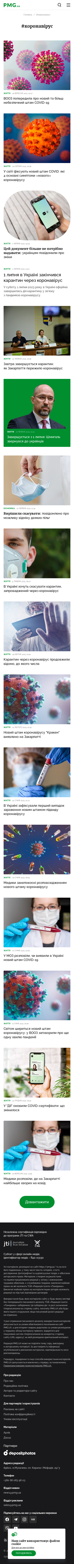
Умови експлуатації (15, 1419)
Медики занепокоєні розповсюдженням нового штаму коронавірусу (35, 885)
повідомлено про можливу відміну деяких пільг (36, 515)
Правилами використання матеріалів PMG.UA (28, 1365)
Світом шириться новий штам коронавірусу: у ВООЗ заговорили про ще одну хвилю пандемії (36, 1033)
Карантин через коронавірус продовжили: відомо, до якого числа (37, 661)
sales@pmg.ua (12, 1505)
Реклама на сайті (14, 1409)
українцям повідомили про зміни (34, 253)
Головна (28, 15)
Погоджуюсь (24, 1553)
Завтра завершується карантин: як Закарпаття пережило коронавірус (33, 366)
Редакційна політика (16, 1385)
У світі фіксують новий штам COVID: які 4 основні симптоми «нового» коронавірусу (34, 176)
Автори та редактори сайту (20, 1390)
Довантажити (37, 1202)
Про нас (8, 1380)
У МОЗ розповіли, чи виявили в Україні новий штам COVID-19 (33, 958)
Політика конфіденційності (19, 1414)
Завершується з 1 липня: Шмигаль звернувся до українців (33, 439)
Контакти (9, 1395)
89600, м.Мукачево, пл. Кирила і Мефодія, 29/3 (32, 1467)
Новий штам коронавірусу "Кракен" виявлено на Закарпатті (32, 734)
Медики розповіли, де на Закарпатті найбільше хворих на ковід (32, 1181)
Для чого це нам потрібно (22, 1548)
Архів (7, 1432)
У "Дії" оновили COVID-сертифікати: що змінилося (34, 1108)
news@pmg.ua (12, 1492)
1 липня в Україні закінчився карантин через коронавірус (33, 277)
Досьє (7, 1437)
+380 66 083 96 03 (14, 1480)
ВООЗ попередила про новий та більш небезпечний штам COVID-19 (33, 100)
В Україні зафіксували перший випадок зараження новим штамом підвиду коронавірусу (34, 810)
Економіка (9, 508)
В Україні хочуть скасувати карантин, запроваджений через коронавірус (33, 588)
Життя (7, 93)
